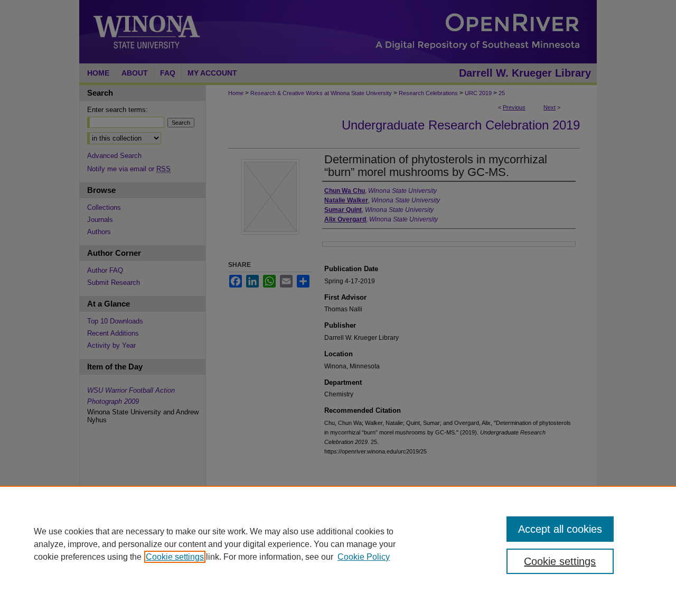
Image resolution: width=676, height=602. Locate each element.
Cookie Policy (363, 556)
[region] (338, 544)
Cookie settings (175, 556)
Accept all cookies (560, 529)
